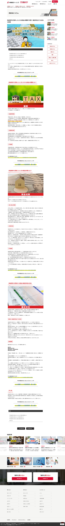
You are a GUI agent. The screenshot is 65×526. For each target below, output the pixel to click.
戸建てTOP (9, 495)
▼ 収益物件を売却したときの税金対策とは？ (17, 55)
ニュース (49, 3)
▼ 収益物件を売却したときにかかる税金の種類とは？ (18, 53)
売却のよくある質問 (26, 503)
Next (56, 440)
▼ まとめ (11, 58)
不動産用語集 (42, 498)
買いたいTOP (9, 493)
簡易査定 (24, 495)
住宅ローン (9, 506)
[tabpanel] (16, 443)
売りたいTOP (25, 493)
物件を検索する (19, 478)
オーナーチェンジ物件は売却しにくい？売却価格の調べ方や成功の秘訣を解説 (22, 157)
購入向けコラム (52, 46)
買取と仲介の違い (26, 501)
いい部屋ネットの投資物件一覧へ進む (25, 76)
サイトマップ (14, 519)
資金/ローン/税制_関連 (52, 57)
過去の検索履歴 (44, 1)
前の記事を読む (21, 428)
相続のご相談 (25, 506)
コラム (41, 493)
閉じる (62, 524)
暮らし (52, 60)
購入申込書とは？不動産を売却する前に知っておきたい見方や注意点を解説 (22, 270)
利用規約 (8, 519)
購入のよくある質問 (10, 509)
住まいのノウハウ (52, 63)
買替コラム (52, 51)
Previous (8, 440)
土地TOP (8, 501)
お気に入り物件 (38, 1)
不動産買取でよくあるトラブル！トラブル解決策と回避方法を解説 (20, 377)
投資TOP (8, 503)
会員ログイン (55, 1)
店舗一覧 (55, 3)
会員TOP (41, 501)
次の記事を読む (29, 428)
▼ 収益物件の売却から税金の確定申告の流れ (17, 57)
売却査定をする (45, 478)
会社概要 (28, 519)
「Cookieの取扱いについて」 (10, 524)
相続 (52, 54)
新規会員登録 (42, 506)
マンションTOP (9, 498)
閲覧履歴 (50, 1)
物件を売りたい (43, 3)
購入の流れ (9, 511)
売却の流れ (25, 498)
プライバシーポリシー (21, 519)
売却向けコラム (52, 49)
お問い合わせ (42, 511)
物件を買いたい (35, 3)
